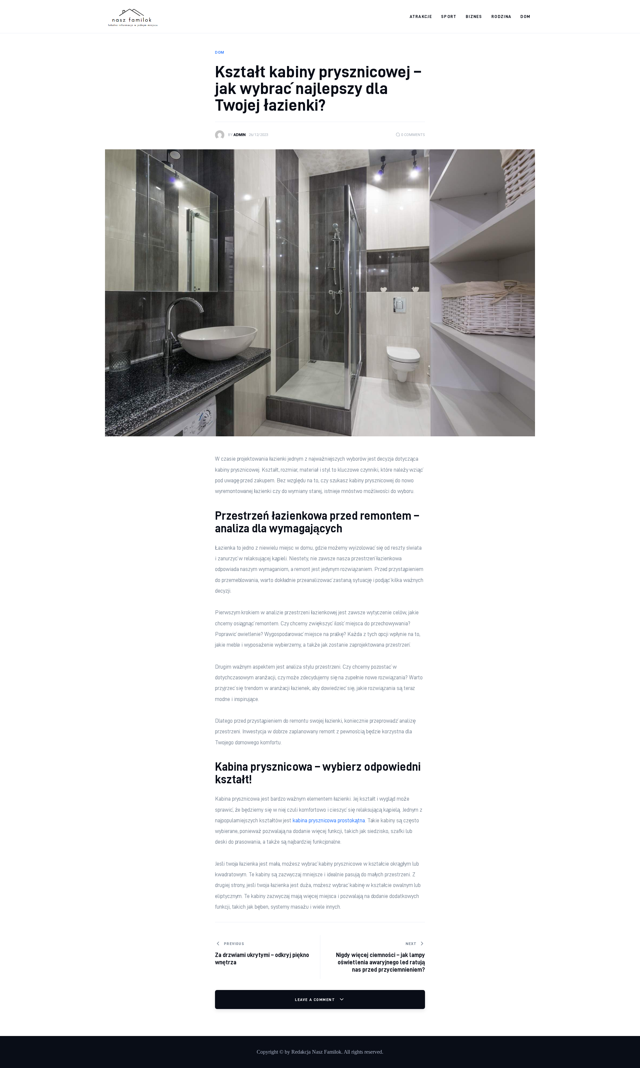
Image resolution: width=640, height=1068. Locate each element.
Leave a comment (315, 999)
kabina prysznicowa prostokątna (329, 820)
